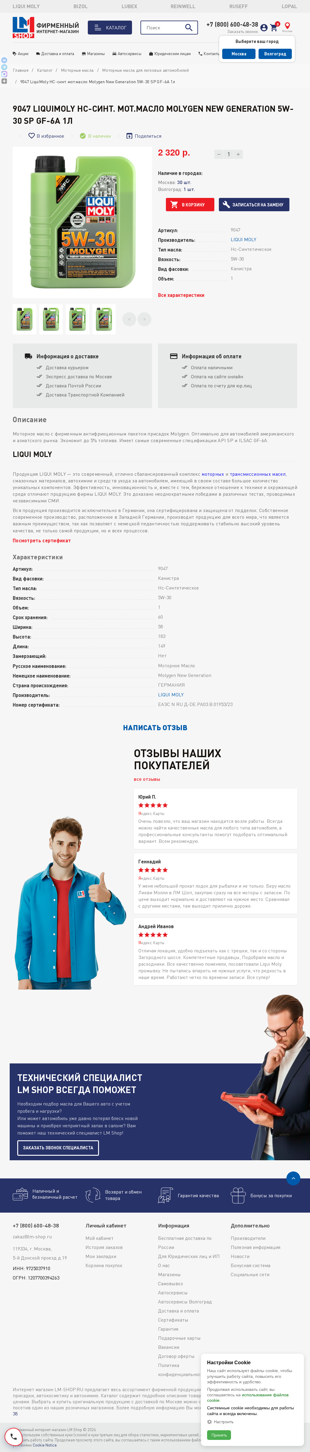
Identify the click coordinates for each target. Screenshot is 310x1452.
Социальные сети (250, 1274)
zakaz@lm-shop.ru (32, 1237)
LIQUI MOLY (26, 6)
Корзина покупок (103, 1265)
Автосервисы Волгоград (185, 1302)
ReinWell (183, 6)
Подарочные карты (179, 1338)
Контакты (212, 53)
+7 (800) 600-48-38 (232, 24)
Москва (239, 53)
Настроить (223, 1421)
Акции (23, 53)
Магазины (96, 53)
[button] (129, 319)
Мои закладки (100, 1256)
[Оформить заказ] (273, 27)
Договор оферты (176, 1356)
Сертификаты (173, 1320)
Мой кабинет (99, 1238)
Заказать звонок (242, 31)
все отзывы (147, 779)
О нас (164, 1265)
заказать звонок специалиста (58, 1147)
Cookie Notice (45, 1445)
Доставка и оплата (57, 53)
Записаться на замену (257, 204)
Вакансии (168, 1347)
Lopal (289, 6)
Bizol (81, 6)
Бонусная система (250, 1265)
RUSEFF (238, 6)
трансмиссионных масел (257, 474)
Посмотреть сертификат (42, 540)
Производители (248, 1238)
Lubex (129, 6)
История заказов (104, 1247)
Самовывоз (170, 1283)
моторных (213, 474)
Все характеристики (181, 295)
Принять (219, 1434)
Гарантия (168, 1329)
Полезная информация (255, 1247)
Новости (240, 1256)
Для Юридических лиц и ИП (189, 1256)
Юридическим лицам (172, 53)
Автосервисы (129, 53)
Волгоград (275, 53)
